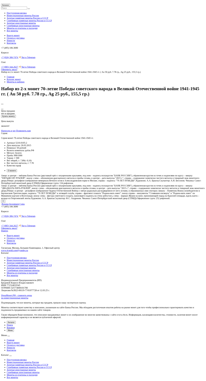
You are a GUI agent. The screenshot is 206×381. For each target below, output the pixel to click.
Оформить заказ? (9, 69)
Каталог (5, 5)
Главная (10, 77)
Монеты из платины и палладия (22, 28)
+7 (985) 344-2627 (9, 67)
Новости (11, 40)
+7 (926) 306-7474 (9, 57)
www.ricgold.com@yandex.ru (14, 250)
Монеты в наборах (16, 82)
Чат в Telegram (28, 57)
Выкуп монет (13, 35)
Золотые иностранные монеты (21, 23)
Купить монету (8, 116)
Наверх (4, 231)
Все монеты (12, 31)
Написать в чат (8, 131)
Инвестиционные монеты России (23, 15)
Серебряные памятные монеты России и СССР (29, 20)
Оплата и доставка (16, 38)
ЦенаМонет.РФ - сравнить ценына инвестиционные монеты (16, 296)
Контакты (11, 43)
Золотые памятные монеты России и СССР (27, 18)
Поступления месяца (17, 13)
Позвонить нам (23, 131)
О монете (12, 171)
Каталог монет (14, 79)
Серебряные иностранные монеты (23, 25)
